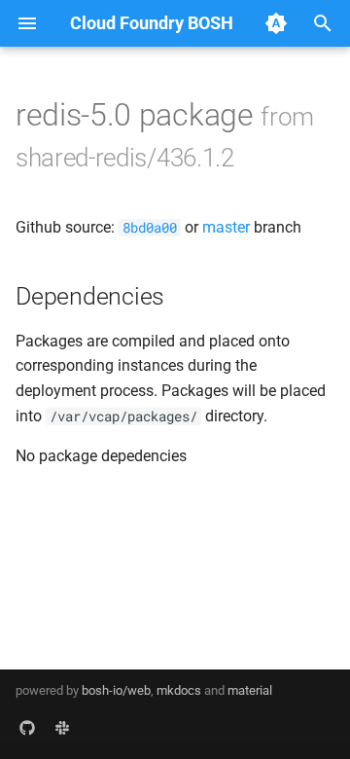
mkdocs (179, 690)
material (250, 690)
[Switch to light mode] (276, 23)
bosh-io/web (116, 690)
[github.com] (27, 727)
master (226, 227)
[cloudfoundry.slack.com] (62, 727)
